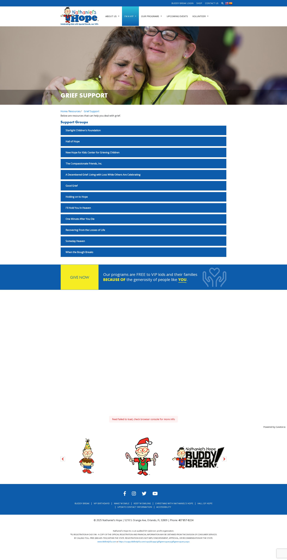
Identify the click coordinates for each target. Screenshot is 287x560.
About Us (111, 16)
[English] (227, 3)
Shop (199, 3)
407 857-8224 (185, 520)
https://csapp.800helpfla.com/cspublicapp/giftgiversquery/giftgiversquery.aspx (154, 541)
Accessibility (163, 507)
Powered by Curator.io (274, 426)
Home (64, 111)
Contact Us (211, 3)
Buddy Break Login (182, 3)
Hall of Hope (204, 503)
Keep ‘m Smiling (142, 503)
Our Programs (150, 16)
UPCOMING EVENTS (177, 16)
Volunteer (199, 16)
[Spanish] (230, 3)
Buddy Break (82, 503)
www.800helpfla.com (106, 541)
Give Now (79, 277)
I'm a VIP (128, 16)
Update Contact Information (134, 507)
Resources (74, 111)
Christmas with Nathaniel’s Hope (174, 503)
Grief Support (91, 111)
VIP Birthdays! (102, 503)
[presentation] (63, 458)
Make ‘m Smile (121, 503)
